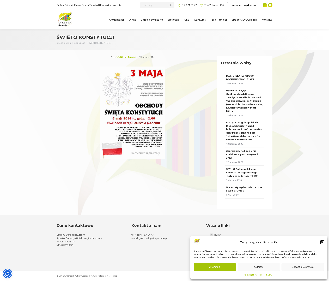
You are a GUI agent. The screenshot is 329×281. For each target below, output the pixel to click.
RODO (269, 274)
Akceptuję (214, 266)
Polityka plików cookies (254, 274)
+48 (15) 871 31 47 (144, 234)
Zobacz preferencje (303, 266)
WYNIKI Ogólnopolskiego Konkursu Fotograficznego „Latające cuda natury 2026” (242, 172)
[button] (322, 242)
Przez (123, 57)
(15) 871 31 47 (189, 5)
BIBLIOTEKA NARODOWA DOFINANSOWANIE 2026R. (240, 77)
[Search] (171, 5)
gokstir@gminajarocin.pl (153, 238)
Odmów (258, 266)
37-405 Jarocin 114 (214, 5)
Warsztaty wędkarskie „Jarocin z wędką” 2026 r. (244, 189)
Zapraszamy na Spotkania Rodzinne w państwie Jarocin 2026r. (242, 154)
